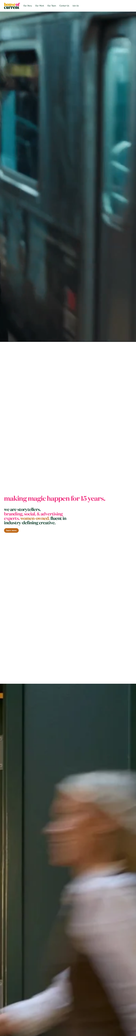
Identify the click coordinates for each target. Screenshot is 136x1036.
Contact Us (64, 6)
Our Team (51, 6)
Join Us (76, 6)
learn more (11, 530)
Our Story (27, 6)
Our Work (39, 6)
